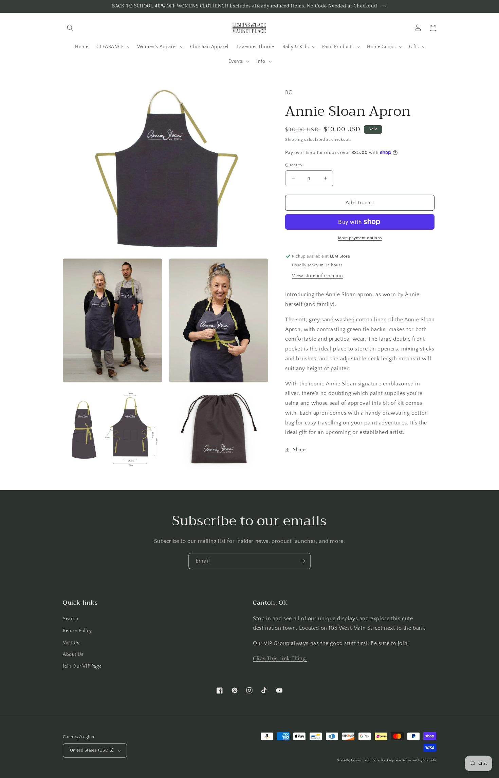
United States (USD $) (91, 750)
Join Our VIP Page (82, 666)
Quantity (293, 164)
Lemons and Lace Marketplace (376, 760)
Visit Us (71, 642)
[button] (70, 27)
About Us (73, 654)
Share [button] (299, 450)
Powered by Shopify (419, 760)
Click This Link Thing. (280, 659)
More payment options (360, 238)
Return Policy (77, 630)
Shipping (294, 139)
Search (70, 619)
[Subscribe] (302, 561)
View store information (317, 276)
